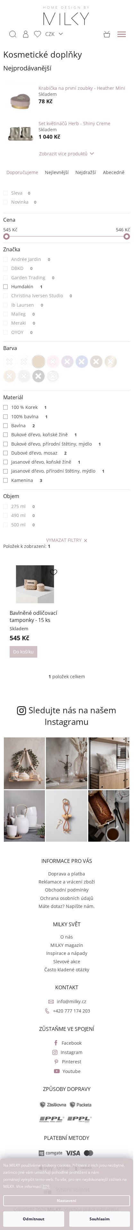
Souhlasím (100, 1219)
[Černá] (38, 376)
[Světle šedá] (24, 376)
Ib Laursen (27, 305)
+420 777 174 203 (71, 1011)
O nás (66, 937)
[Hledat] (12, 34)
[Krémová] (24, 361)
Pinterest (71, 1062)
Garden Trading (32, 277)
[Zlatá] (110, 361)
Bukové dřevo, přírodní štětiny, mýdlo (56, 444)
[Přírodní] (9, 376)
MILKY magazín (66, 945)
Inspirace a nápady (66, 953)
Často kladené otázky (66, 969)
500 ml (23, 525)
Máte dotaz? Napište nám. (67, 906)
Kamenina (26, 480)
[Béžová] (38, 361)
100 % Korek (29, 407)
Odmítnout (33, 1219)
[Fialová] (67, 361)
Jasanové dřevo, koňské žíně (45, 462)
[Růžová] (53, 361)
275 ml (23, 506)
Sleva (20, 193)
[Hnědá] (96, 361)
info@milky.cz (71, 1001)
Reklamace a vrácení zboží (67, 882)
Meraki (23, 323)
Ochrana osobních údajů (66, 898)
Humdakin (26, 286)
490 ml (23, 515)
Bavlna (23, 425)
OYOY (21, 332)
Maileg (23, 314)
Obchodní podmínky (67, 890)
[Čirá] (53, 376)
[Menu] (121, 34)
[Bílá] (9, 361)
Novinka (23, 202)
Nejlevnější (57, 172)
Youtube (72, 1071)
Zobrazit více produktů (63, 154)
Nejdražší (85, 172)
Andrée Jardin (30, 259)
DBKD (21, 268)
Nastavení (66, 1200)
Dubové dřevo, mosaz (38, 453)
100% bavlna (29, 416)
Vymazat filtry (64, 540)
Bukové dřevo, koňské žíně (44, 434)
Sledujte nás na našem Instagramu (72, 715)
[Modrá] (81, 361)
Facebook (72, 1043)
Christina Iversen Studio (41, 295)
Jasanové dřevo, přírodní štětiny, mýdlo (57, 471)
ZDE (46, 1186)
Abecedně (114, 172)
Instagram (71, 1052)
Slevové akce (66, 961)
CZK (50, 34)
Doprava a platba (66, 874)
